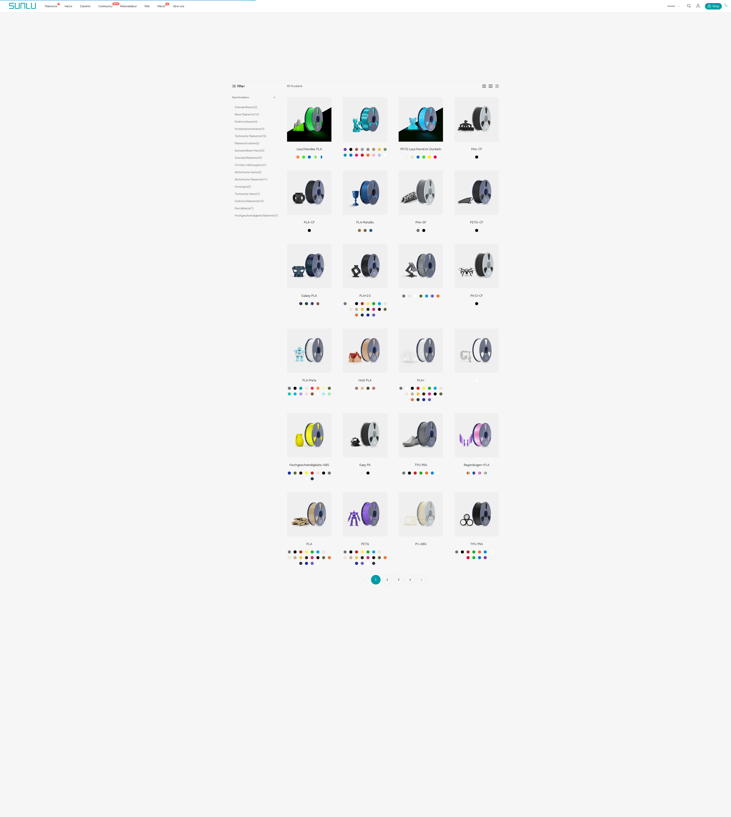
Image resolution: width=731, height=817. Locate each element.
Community (105, 6)
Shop (716, 6)
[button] (255, 97)
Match (161, 6)
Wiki (147, 6)
